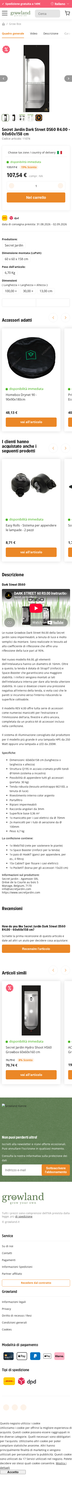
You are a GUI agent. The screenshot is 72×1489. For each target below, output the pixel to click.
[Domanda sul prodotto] (53, 303)
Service (7, 1236)
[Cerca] (55, 14)
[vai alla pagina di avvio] (20, 14)
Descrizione (50, 33)
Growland (9, 1291)
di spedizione (23, 1216)
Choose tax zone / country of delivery (32, 152)
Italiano (60, 4)
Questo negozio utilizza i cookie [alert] (20, 1423)
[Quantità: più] (60, 185)
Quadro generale (13, 33)
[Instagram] (23, 1407)
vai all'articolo (31, 422)
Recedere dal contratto (36, 1283)
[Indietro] (4, 78)
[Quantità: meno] (11, 185)
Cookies (7, 1329)
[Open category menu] (4, 13)
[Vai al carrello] (67, 14)
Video (33, 33)
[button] (5, 118)
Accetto (13, 1472)
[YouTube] (15, 1407)
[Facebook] (6, 1407)
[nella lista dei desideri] (19, 303)
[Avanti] (68, 78)
